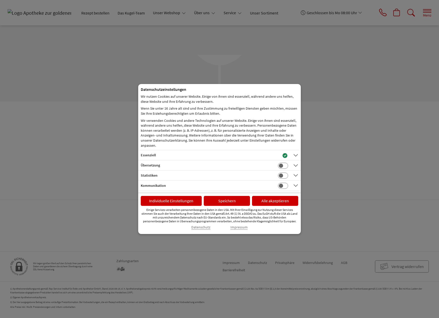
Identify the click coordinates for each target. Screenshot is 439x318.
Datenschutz (200, 227)
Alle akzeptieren (275, 200)
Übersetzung (150, 165)
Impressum (239, 227)
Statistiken (149, 175)
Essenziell (148, 155)
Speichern (227, 200)
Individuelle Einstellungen (171, 200)
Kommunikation (153, 185)
